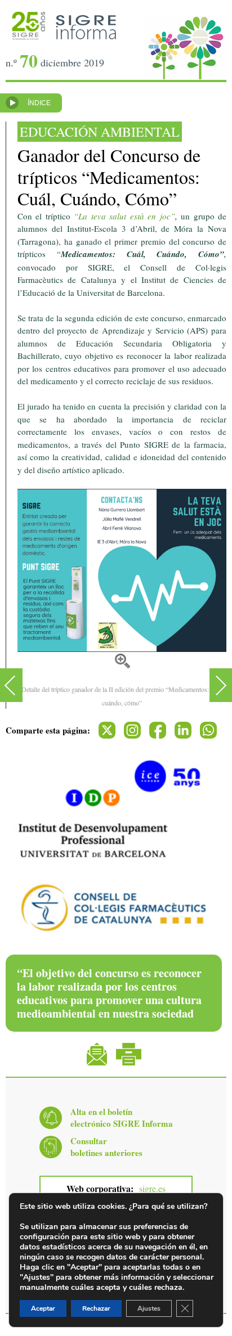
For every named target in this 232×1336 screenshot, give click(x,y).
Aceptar (43, 1308)
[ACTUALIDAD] (11, 685)
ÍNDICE (39, 103)
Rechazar (96, 1308)
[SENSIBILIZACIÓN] (220, 685)
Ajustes (148, 1308)
